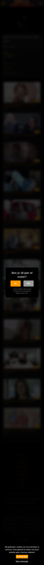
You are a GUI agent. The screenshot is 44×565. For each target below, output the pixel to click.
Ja (15, 283)
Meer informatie (22, 561)
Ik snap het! (22, 557)
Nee (28, 283)
